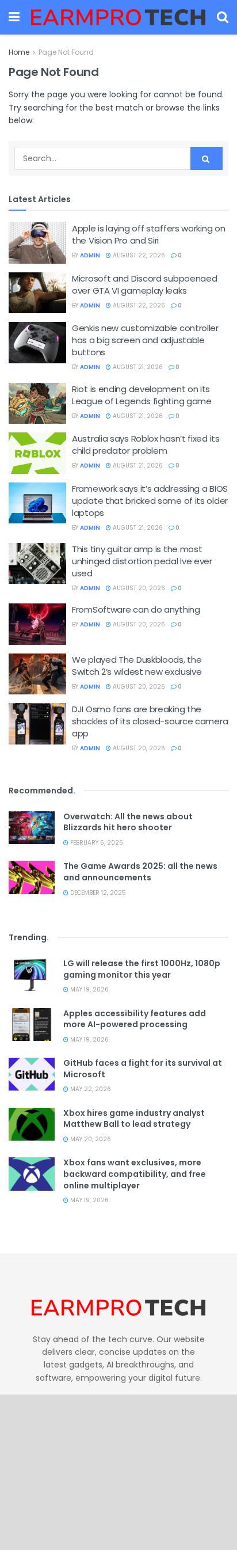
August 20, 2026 (138, 588)
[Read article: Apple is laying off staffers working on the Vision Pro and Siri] (37, 243)
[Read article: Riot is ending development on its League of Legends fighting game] (37, 403)
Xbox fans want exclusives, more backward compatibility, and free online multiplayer (134, 1174)
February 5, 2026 (95, 842)
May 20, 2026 (89, 1139)
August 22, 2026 (138, 255)
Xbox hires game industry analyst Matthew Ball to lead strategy (134, 1118)
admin (90, 255)
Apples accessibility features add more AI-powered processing (134, 1019)
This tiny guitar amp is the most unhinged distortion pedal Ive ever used (142, 561)
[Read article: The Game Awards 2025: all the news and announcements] (32, 877)
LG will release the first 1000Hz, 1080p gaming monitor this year (141, 969)
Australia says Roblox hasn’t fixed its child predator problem (146, 444)
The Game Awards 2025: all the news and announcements (140, 871)
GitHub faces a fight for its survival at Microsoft (142, 1068)
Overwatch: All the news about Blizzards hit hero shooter (128, 822)
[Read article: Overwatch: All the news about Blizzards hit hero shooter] (32, 827)
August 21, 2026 (137, 367)
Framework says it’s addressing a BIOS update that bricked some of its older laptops (150, 501)
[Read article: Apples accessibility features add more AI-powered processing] (32, 1024)
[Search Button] (222, 17)
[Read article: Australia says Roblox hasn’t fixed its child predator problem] (37, 453)
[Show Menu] (14, 17)
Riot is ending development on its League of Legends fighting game (142, 395)
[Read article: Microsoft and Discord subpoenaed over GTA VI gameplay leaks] (37, 293)
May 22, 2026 (89, 1089)
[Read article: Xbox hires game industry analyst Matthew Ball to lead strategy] (32, 1124)
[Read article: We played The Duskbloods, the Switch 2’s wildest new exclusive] (37, 674)
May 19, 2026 (88, 989)
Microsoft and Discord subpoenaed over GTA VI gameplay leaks (144, 284)
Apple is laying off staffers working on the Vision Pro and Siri (148, 234)
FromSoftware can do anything (136, 609)
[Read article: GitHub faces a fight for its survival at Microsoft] (32, 1074)
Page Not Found (66, 52)
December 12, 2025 (97, 892)
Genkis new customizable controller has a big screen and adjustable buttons (145, 340)
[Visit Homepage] (118, 17)
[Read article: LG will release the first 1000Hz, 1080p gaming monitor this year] (32, 974)
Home (19, 52)
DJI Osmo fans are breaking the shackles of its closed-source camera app (150, 721)
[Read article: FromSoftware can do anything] (37, 624)
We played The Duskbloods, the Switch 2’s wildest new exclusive (136, 666)
